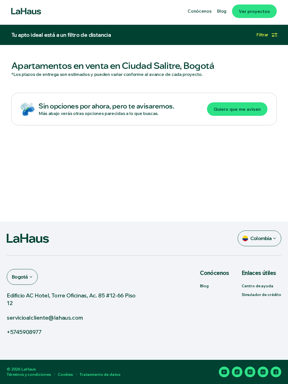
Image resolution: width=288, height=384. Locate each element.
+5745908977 (24, 331)
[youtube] (224, 372)
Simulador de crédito (261, 294)
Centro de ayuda (257, 285)
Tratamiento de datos (100, 374)
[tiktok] (237, 372)
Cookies (65, 374)
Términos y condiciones (29, 374)
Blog (204, 285)
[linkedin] (263, 372)
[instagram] (250, 372)
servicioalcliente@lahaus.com (45, 317)
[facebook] (276, 372)
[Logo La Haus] (26, 11)
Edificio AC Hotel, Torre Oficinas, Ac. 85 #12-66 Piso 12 (71, 299)
